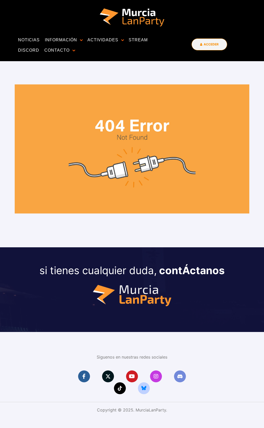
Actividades (102, 40)
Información (61, 40)
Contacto (57, 50)
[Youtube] (132, 376)
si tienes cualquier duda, (132, 270)
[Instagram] (156, 376)
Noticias (29, 40)
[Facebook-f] (84, 376)
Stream (138, 40)
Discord (28, 50)
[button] (209, 44)
